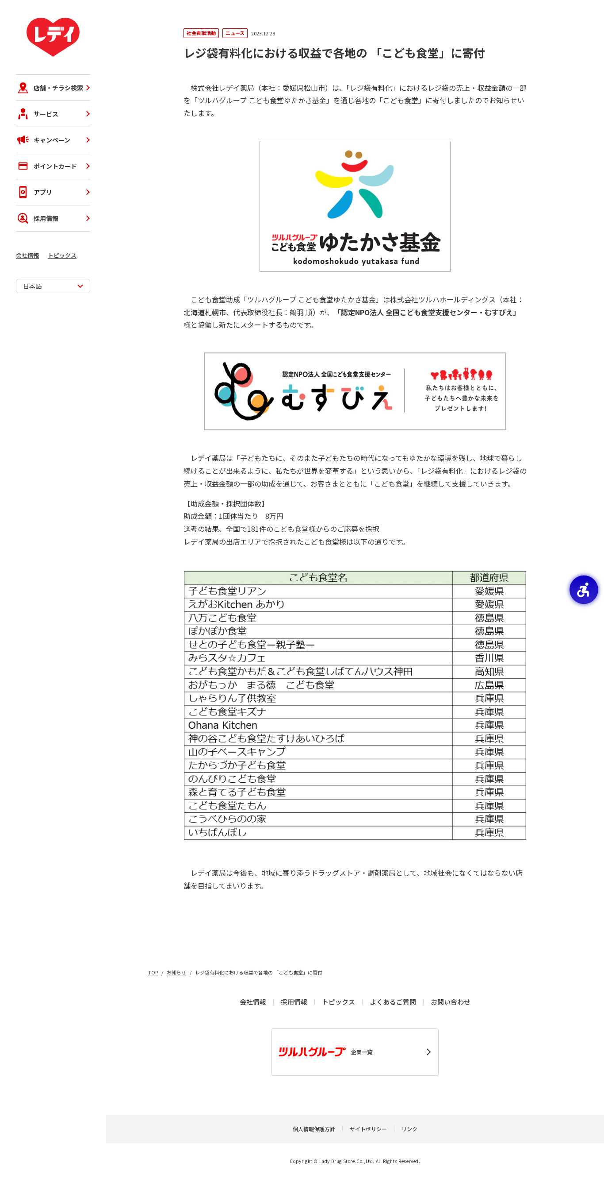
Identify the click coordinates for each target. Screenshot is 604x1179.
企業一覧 (361, 1051)
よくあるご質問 (393, 1001)
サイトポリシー (368, 1129)
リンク (409, 1129)
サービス (46, 113)
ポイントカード (55, 166)
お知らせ (176, 972)
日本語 (32, 286)
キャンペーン (52, 139)
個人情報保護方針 (314, 1129)
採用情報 (46, 218)
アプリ (43, 192)
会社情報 (27, 255)
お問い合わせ (450, 1001)
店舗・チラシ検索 (58, 87)
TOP (153, 972)
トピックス (62, 255)
